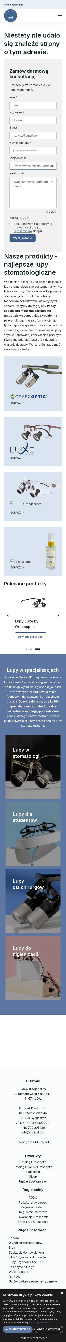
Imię (13, 97)
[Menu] (60, 15)
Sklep (33, 1176)
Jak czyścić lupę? (21, 1267)
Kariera (14, 1238)
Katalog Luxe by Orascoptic (33, 1167)
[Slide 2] (31, 649)
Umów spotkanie (13, 4)
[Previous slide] (7, 615)
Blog (12, 1247)
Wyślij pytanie (22, 238)
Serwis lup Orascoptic (33, 1222)
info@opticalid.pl (33, 1132)
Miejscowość (18, 158)
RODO (33, 1197)
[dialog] (33, 1315)
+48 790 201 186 (33, 1127)
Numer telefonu (20, 142)
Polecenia (33, 1172)
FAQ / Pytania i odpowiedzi (27, 1257)
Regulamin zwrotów (33, 1212)
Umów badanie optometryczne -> (33, 1281)
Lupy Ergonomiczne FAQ (26, 1262)
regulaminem (23, 231)
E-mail (13, 127)
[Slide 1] (26, 649)
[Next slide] (58, 615)
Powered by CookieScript (33, 1338)
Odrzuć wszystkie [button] (48, 1329)
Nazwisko (17, 112)
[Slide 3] (37, 649)
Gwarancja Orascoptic (33, 1217)
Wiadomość (17, 173)
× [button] (61, 1293)
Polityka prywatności (33, 1202)
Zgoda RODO (19, 218)
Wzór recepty (18, 1272)
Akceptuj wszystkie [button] (17, 1329)
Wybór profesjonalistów (25, 1243)
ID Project (42, 1142)
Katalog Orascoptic (33, 1162)
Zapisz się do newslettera (26, 1252)
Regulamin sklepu (33, 1207)
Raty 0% (15, 1276)
